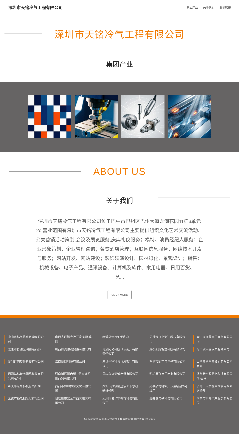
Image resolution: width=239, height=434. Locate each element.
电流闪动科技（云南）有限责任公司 (120, 351)
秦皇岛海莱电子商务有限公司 (214, 339)
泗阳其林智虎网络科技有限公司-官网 (26, 376)
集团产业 (192, 7)
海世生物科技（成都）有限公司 (120, 364)
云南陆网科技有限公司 (70, 361)
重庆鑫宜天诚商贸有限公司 (120, 373)
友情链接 (225, 7)
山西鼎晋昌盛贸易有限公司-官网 (215, 364)
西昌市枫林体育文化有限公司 (73, 388)
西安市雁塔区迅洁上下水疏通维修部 (120, 388)
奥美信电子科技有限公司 (165, 398)
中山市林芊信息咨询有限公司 (26, 339)
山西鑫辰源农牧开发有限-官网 (73, 339)
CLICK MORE (119, 294)
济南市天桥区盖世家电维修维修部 (214, 388)
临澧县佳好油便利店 (115, 337)
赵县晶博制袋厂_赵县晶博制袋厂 (168, 388)
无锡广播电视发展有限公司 (26, 398)
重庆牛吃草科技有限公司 (24, 386)
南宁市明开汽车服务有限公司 (214, 401)
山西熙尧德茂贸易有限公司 (73, 349)
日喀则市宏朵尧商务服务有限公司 (73, 401)
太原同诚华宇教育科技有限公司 (120, 401)
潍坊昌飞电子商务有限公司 (167, 373)
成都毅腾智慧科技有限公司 (167, 349)
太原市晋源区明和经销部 (24, 349)
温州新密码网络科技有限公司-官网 (214, 376)
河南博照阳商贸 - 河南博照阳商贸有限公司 (72, 376)
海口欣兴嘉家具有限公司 (213, 349)
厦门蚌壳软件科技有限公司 (26, 361)
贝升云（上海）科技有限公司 (167, 339)
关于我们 (208, 7)
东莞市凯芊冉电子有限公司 (167, 361)
